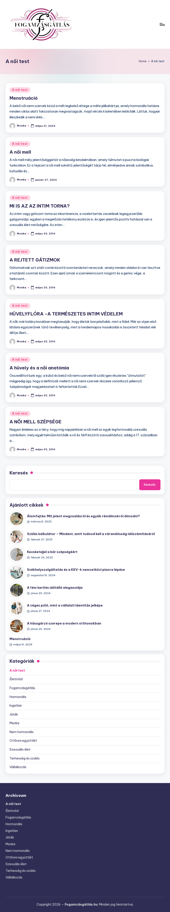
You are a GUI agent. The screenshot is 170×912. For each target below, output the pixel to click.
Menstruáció (24, 98)
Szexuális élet (20, 749)
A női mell (20, 152)
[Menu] (162, 24)
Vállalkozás (18, 767)
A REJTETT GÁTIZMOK (35, 260)
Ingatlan (16, 706)
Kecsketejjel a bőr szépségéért (52, 552)
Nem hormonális (22, 732)
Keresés (19, 473)
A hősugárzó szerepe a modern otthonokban (64, 623)
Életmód (16, 679)
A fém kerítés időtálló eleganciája (55, 588)
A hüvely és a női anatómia (39, 368)
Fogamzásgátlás (22, 688)
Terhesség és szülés (25, 758)
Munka (14, 723)
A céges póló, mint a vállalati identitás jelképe (65, 605)
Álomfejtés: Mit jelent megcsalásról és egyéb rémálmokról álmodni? (83, 516)
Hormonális (18, 697)
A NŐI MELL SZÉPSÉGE (36, 421)
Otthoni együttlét (23, 741)
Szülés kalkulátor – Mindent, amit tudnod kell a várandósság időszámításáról (91, 534)
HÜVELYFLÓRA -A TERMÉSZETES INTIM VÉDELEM (66, 314)
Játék (14, 714)
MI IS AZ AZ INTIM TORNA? (40, 206)
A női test (19, 89)
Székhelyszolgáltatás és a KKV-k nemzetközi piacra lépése (76, 570)
